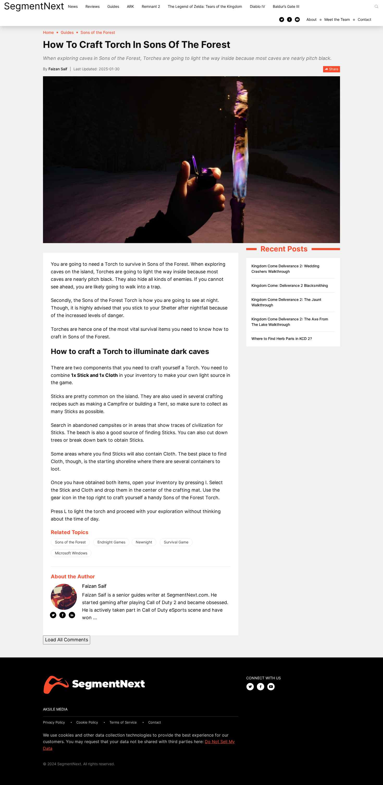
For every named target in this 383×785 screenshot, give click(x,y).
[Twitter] (281, 19)
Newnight (144, 542)
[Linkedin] (72, 616)
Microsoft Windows (71, 553)
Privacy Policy (54, 722)
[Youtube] (297, 19)
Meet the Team (337, 19)
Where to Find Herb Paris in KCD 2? (281, 338)
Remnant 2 (151, 6)
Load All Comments (66, 639)
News (73, 6)
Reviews (92, 6)
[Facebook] (289, 19)
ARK (130, 6)
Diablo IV (257, 6)
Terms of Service (123, 722)
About (311, 19)
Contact (364, 19)
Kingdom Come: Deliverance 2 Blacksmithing (289, 285)
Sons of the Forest (70, 542)
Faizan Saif (57, 69)
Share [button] (333, 69)
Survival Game (176, 542)
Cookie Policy (87, 722)
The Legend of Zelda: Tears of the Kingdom (205, 6)
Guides (113, 6)
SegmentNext (34, 6)
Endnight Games (111, 542)
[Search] (376, 6)
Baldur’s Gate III (286, 6)
